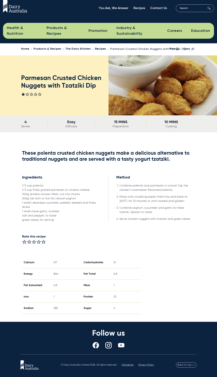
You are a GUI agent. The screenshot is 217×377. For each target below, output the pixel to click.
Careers (174, 31)
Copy (187, 49)
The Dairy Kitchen (78, 48)
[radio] (24, 241)
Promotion (98, 31)
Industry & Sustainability (129, 31)
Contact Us (158, 8)
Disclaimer (128, 365)
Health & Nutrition (15, 31)
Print (172, 49)
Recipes (139, 8)
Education (200, 31)
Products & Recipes (57, 31)
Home (25, 48)
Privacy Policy (146, 365)
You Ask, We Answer (113, 8)
